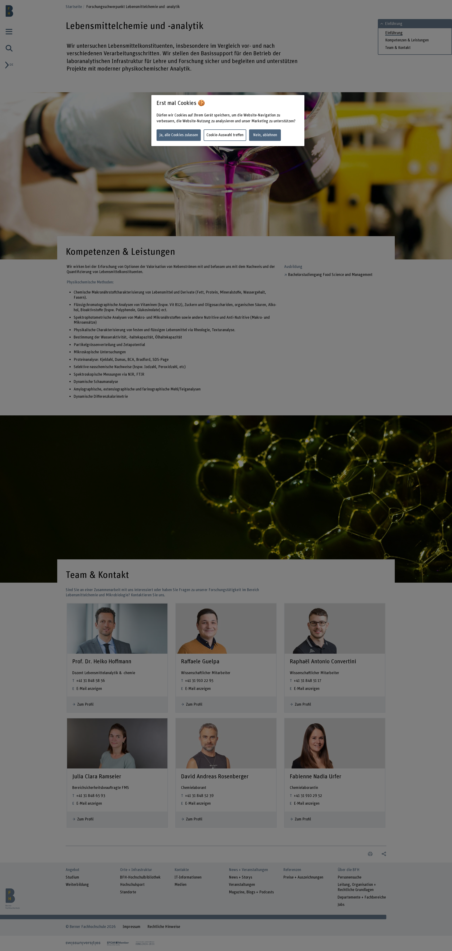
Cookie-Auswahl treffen (224, 135)
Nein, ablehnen (265, 135)
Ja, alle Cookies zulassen (178, 135)
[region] (227, 120)
